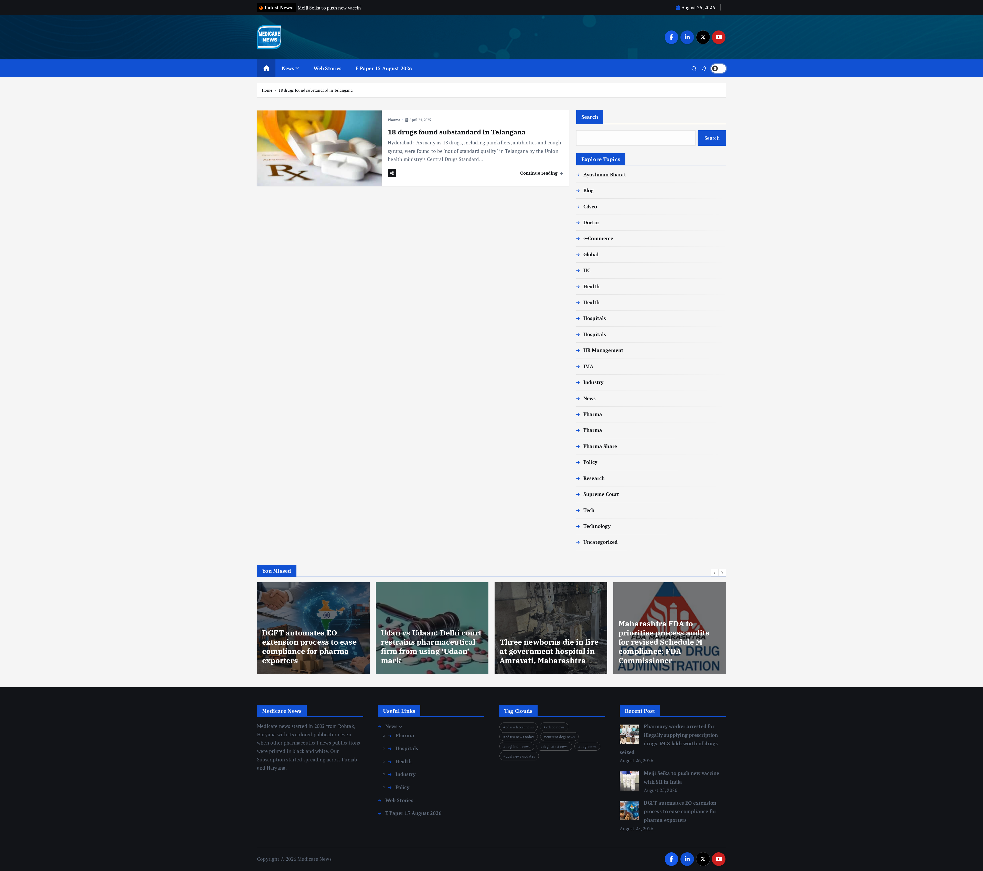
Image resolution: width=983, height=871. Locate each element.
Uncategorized (600, 542)
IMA (588, 366)
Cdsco (590, 206)
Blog (588, 190)
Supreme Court (601, 494)
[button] (715, 573)
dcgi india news (518, 746)
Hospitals (594, 318)
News (288, 68)
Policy (590, 462)
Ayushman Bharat (604, 174)
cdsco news (555, 727)
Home (267, 90)
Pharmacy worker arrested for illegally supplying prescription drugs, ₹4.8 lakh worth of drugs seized (668, 646)
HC (586, 270)
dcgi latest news (555, 746)
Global (591, 254)
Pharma (394, 119)
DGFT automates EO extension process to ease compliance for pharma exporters (680, 811)
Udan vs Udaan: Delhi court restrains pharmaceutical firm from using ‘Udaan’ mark (312, 646)
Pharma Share (600, 446)
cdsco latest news (520, 727)
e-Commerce (598, 238)
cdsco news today (520, 736)
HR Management (603, 350)
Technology (597, 526)
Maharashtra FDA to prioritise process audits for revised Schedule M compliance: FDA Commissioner (545, 642)
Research (594, 478)
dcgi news (588, 746)
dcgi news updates (520, 756)
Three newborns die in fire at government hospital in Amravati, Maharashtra (430, 651)
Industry (593, 382)
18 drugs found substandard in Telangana (316, 90)
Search (590, 116)
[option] (313, 628)
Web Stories (328, 68)
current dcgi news (560, 736)
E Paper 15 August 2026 (384, 68)
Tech (589, 510)
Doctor (591, 222)
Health (591, 286)
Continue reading (539, 173)
